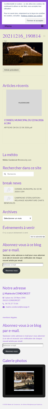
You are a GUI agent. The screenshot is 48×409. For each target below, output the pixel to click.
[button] (17, 387)
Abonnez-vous (11, 271)
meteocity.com (25, 160)
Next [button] (43, 118)
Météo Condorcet (10, 160)
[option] (24, 117)
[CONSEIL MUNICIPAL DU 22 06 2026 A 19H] (24, 103)
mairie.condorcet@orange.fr (17, 307)
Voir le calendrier (37, 236)
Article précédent (11, 70)
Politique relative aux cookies (31, 16)
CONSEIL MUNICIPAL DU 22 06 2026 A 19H (28, 190)
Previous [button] (5, 118)
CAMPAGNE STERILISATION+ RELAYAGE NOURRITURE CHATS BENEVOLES (24, 200)
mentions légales (10, 317)
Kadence (39, 404)
